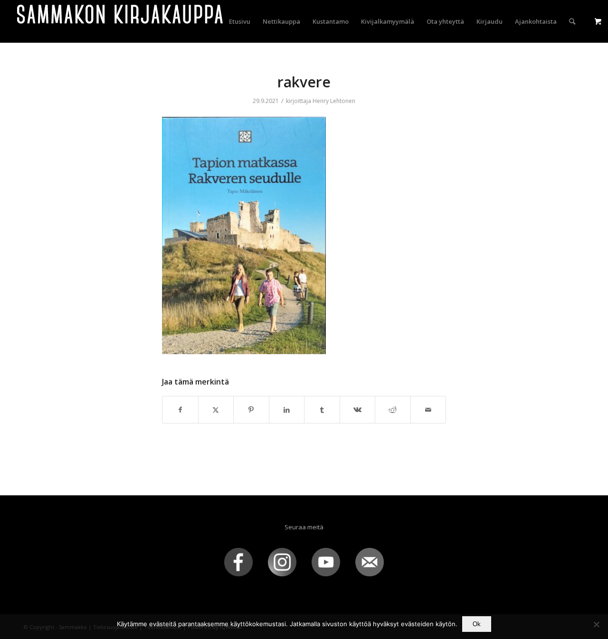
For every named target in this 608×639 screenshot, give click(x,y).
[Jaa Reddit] (392, 409)
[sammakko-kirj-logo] (120, 21)
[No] (596, 624)
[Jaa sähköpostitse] (428, 409)
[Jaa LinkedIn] (286, 409)
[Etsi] (572, 21)
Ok (477, 624)
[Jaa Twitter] (216, 409)
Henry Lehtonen (334, 101)
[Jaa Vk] (357, 409)
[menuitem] (239, 21)
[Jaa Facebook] (180, 409)
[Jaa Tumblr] (322, 409)
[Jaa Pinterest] (251, 409)
